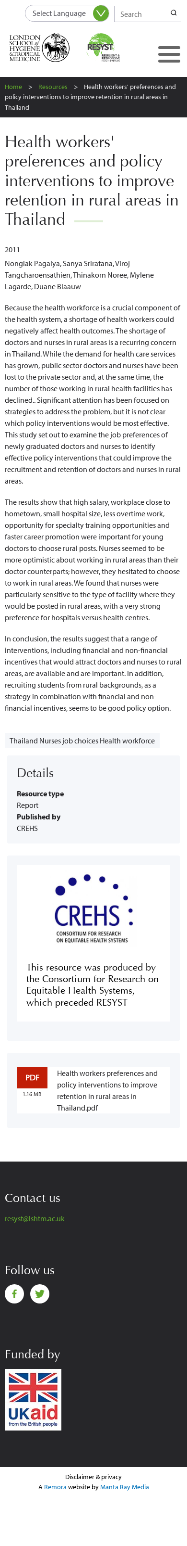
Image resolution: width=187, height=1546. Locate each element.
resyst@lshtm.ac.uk (35, 1218)
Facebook (14, 1293)
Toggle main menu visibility (169, 54)
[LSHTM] (46, 47)
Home (13, 86)
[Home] (114, 47)
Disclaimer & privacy (93, 1476)
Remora (55, 1486)
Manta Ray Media (124, 1486)
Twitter (39, 1293)
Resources (53, 86)
